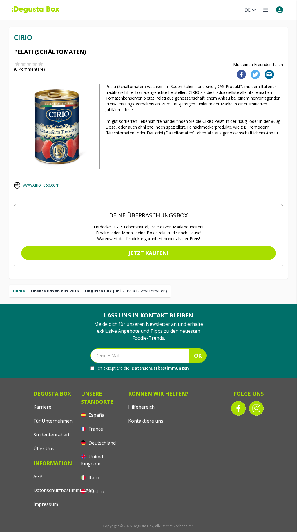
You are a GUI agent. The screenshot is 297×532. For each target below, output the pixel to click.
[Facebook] (239, 74)
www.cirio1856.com (41, 185)
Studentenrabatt (51, 435)
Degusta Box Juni (103, 291)
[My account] (279, 10)
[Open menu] (266, 10)
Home (19, 291)
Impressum (45, 504)
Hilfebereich (141, 407)
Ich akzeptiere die (143, 368)
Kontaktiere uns (145, 421)
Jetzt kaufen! (148, 252)
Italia (93, 477)
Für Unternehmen (53, 421)
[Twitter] (254, 74)
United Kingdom (92, 460)
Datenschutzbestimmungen (160, 368)
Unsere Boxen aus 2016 (55, 291)
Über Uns (43, 448)
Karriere (42, 407)
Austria (95, 491)
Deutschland (101, 443)
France (95, 429)
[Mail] (267, 74)
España (95, 415)
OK (198, 355)
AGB (38, 476)
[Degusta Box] (35, 9)
